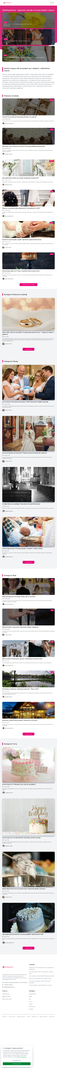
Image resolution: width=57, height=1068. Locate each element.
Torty (30, 1001)
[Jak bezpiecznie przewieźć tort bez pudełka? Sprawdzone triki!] (28, 917)
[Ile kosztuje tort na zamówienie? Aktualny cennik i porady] (28, 817)
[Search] (53, 2)
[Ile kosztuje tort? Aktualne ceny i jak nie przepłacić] (28, 765)
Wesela (31, 1004)
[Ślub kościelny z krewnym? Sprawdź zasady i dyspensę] (28, 617)
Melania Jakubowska (9, 942)
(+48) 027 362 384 (8, 984)
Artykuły (31, 964)
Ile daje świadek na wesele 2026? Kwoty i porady (40, 985)
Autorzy (4, 991)
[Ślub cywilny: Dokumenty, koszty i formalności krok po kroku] (28, 648)
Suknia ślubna (32, 1006)
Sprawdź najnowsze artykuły (28, 284)
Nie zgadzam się (17, 1060)
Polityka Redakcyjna (43, 1016)
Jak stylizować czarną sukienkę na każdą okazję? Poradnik (16, 41)
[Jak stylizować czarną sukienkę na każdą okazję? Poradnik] (28, 37)
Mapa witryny (51, 1016)
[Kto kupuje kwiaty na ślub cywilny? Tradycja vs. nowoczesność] (28, 54)
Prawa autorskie (12, 1016)
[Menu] (51, 2)
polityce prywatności (21, 1056)
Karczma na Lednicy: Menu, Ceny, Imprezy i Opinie (40, 978)
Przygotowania (32, 994)
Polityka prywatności (21, 1016)
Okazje (30, 996)
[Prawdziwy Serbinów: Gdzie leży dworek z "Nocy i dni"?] (28, 678)
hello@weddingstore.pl (9, 987)
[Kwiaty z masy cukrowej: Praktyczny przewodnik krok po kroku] (28, 20)
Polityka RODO (35, 1016)
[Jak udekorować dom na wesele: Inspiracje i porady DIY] (28, 167)
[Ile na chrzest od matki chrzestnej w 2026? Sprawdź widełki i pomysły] (28, 382)
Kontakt (28, 1016)
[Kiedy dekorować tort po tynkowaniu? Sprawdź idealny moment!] (28, 869)
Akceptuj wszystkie (16, 1063)
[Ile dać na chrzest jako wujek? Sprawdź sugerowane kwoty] (28, 229)
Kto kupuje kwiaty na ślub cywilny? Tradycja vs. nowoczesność (23, 57)
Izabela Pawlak (8, 343)
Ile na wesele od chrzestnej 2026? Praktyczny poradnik (41, 976)
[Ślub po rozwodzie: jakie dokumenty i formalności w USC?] (28, 198)
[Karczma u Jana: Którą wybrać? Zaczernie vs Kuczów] (28, 710)
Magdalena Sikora (9, 511)
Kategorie (32, 991)
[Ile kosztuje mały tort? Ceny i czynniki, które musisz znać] (28, 260)
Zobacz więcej (28, 349)
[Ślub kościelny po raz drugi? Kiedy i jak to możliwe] (28, 586)
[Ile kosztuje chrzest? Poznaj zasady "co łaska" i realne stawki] (28, 532)
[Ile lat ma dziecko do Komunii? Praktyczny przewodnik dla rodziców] (28, 433)
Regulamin (5, 1016)
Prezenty (31, 1009)
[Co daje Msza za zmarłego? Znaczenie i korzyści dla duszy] (28, 484)
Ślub (30, 999)
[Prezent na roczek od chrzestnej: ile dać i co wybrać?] (28, 106)
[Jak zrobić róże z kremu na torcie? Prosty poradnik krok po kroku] (28, 136)
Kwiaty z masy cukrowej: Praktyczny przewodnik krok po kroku (17, 24)
